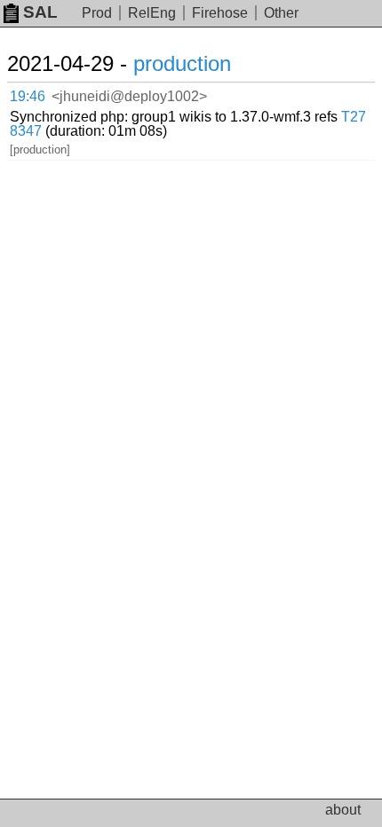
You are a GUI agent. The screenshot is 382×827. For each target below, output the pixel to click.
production (182, 63)
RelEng (152, 12)
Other (281, 12)
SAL (40, 12)
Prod (97, 12)
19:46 (27, 96)
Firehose (220, 12)
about (343, 809)
